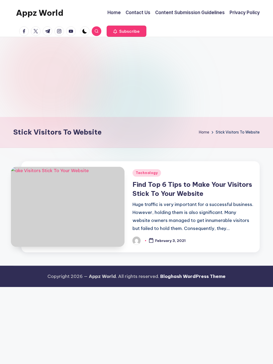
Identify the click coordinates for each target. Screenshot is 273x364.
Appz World (39, 13)
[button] (126, 31)
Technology (147, 173)
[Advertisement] (136, 77)
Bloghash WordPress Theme (193, 276)
